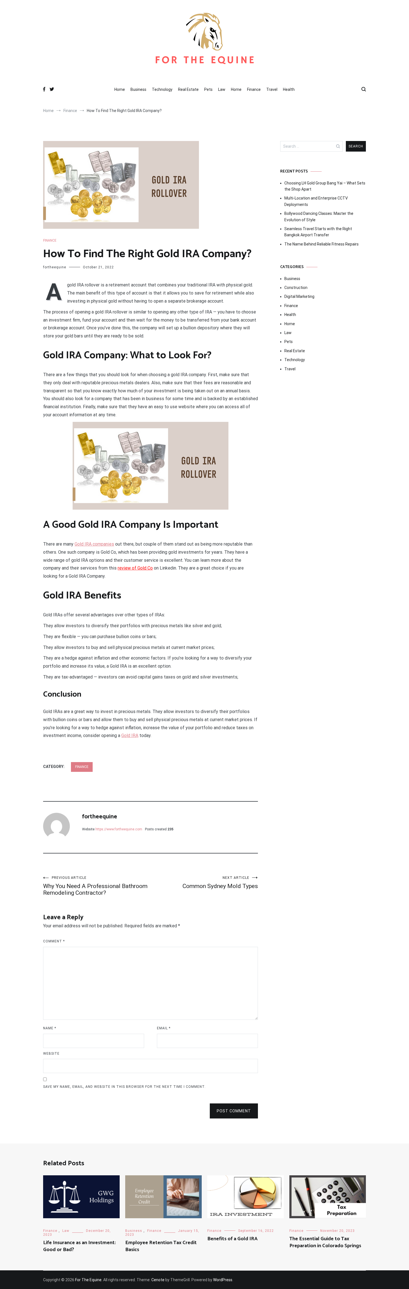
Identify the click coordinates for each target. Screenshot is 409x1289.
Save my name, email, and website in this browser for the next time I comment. (124, 1087)
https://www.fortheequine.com (118, 829)
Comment (54, 941)
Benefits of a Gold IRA (232, 1239)
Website (51, 1053)
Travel (271, 89)
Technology (162, 89)
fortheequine (54, 267)
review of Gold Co (135, 568)
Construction (295, 287)
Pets (208, 89)
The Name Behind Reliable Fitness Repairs (321, 244)
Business (138, 89)
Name (49, 1028)
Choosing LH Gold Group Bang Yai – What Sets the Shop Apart (324, 186)
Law (221, 89)
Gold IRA (129, 735)
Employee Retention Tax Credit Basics (161, 1246)
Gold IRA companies (94, 544)
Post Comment (234, 1111)
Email (164, 1028)
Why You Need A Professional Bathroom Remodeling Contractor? (95, 886)
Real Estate (188, 89)
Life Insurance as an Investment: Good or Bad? (79, 1246)
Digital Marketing (299, 296)
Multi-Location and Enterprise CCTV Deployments (316, 201)
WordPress (222, 1280)
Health (289, 89)
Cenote (157, 1280)
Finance (254, 89)
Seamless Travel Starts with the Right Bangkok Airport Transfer (318, 232)
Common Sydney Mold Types (220, 882)
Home (119, 89)
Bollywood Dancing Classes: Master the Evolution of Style (318, 216)
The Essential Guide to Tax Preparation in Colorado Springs (325, 1242)
